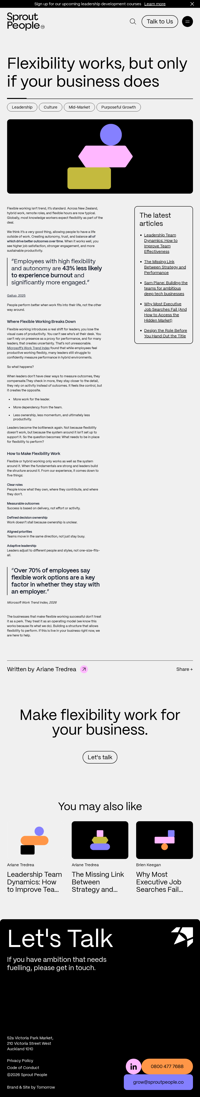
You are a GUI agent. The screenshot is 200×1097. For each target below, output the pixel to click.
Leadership (22, 107)
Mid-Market (79, 107)
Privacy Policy (20, 1060)
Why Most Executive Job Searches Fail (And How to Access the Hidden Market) (161, 893)
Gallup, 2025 (16, 296)
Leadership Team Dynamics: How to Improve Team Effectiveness (34, 886)
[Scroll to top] (182, 949)
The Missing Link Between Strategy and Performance (165, 267)
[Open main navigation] (187, 21)
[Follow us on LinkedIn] (133, 1066)
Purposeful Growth (118, 107)
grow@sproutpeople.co (158, 1082)
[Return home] (26, 22)
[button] (192, 4)
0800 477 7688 (167, 1066)
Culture (50, 107)
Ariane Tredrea (56, 669)
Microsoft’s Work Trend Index (28, 348)
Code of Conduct (23, 1067)
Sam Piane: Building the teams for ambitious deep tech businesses (166, 288)
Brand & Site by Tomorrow (31, 1087)
